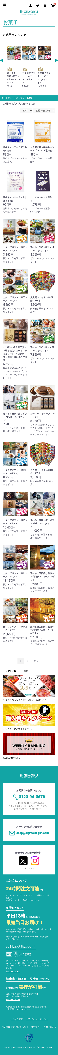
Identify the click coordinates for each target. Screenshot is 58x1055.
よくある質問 (16, 1019)
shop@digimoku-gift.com (32, 833)
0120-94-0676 (32, 796)
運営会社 (35, 1027)
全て (3, 98)
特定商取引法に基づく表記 (15, 1027)
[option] (14, 65)
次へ (36, 661)
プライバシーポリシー (37, 1019)
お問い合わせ (49, 1027)
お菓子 (29, 98)
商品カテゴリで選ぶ (16, 98)
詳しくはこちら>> (13, 972)
